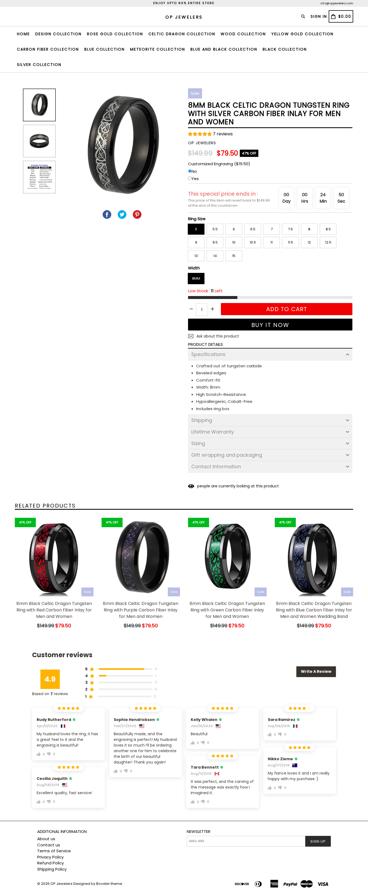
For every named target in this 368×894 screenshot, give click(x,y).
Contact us (48, 845)
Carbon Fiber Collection (48, 49)
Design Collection (58, 34)
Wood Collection (243, 34)
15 (233, 255)
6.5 (252, 229)
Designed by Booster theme (97, 883)
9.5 (215, 242)
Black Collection (285, 49)
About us (46, 839)
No (194, 171)
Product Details (205, 344)
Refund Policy (50, 863)
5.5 (215, 229)
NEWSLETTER (198, 831)
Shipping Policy (52, 869)
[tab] (270, 354)
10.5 (253, 242)
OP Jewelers (61, 883)
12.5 (328, 242)
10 (233, 242)
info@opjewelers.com (337, 3)
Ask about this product (217, 336)
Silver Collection (39, 64)
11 (271, 242)
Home (23, 34)
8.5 (328, 229)
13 (196, 255)
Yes (195, 178)
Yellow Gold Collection (302, 34)
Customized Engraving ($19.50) (219, 164)
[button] (210, 135)
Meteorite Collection (157, 49)
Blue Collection (104, 49)
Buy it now (270, 325)
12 (309, 242)
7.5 (290, 229)
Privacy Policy (50, 857)
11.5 (290, 242)
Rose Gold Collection (115, 34)
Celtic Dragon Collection (181, 34)
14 (215, 255)
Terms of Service (54, 851)
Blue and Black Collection (223, 49)
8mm (196, 278)
